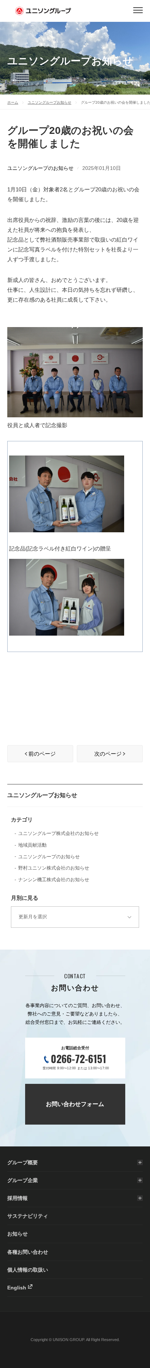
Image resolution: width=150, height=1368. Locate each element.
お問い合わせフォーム (75, 1104)
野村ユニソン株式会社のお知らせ (53, 868)
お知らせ (17, 1234)
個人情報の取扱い (27, 1270)
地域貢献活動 (32, 845)
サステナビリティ (27, 1216)
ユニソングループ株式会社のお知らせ (58, 833)
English (16, 1288)
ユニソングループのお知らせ (40, 168)
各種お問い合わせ (27, 1252)
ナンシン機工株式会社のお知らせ (53, 879)
